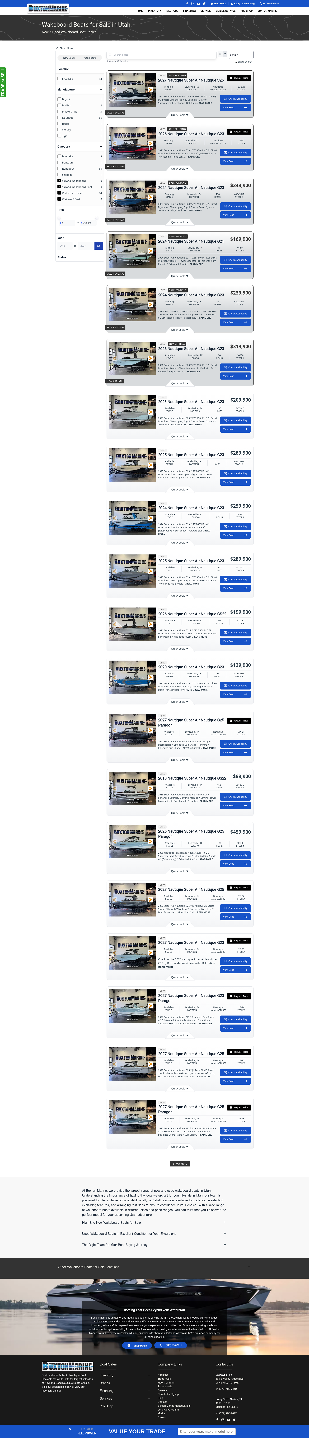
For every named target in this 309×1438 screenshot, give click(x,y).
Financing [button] (106, 1390)
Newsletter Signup (168, 1394)
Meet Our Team (166, 1382)
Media (161, 1413)
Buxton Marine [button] (267, 10)
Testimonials (165, 1386)
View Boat (228, 107)
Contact (162, 1402)
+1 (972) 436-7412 (226, 1389)
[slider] (59, 217)
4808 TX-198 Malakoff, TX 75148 (227, 1405)
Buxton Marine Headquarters (174, 1405)
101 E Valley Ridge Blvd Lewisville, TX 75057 (229, 1380)
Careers (162, 1390)
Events (162, 1417)
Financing (189, 10)
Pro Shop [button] (246, 10)
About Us (163, 1375)
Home (139, 10)
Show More (180, 1163)
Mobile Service (226, 10)
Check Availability (237, 98)
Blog (160, 1398)
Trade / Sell (164, 1378)
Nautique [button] (172, 10)
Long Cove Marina (168, 1409)
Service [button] (206, 10)
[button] (114, 89)
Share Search (245, 61)
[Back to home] (48, 8)
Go (99, 246)
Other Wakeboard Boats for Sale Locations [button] (88, 1267)
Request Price (241, 77)
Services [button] (106, 1398)
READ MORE (205, 102)
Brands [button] (105, 1383)
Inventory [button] (155, 10)
